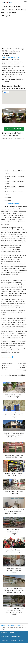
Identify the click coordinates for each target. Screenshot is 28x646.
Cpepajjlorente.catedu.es (10, 57)
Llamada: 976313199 (14, 129)
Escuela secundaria (7, 357)
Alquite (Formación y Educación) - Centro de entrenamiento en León (21, 366)
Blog (2, 636)
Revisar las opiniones (14, 204)
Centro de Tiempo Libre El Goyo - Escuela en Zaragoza (7, 366)
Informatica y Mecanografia (12, 636)
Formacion (11, 632)
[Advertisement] (14, 32)
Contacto (20, 640)
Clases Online (5, 640)
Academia (4, 632)
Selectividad (13, 640)
